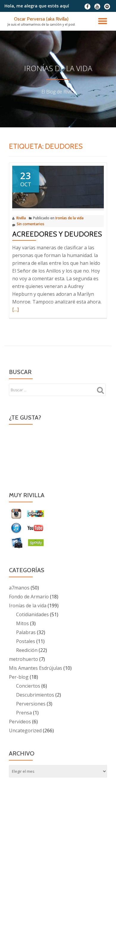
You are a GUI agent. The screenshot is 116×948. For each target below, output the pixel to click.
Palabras (26, 632)
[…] (15, 309)
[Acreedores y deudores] (58, 186)
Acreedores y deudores (57, 234)
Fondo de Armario (29, 596)
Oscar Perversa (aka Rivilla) (41, 19)
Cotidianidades (32, 614)
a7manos (19, 587)
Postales (25, 641)
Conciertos (28, 686)
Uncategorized (25, 730)
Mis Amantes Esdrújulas (35, 668)
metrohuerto (23, 659)
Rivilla (21, 217)
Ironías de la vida (69, 217)
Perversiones (31, 703)
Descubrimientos (35, 695)
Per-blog (19, 677)
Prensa (24, 712)
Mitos (22, 623)
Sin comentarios (30, 223)
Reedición (26, 650)
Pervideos (20, 721)
